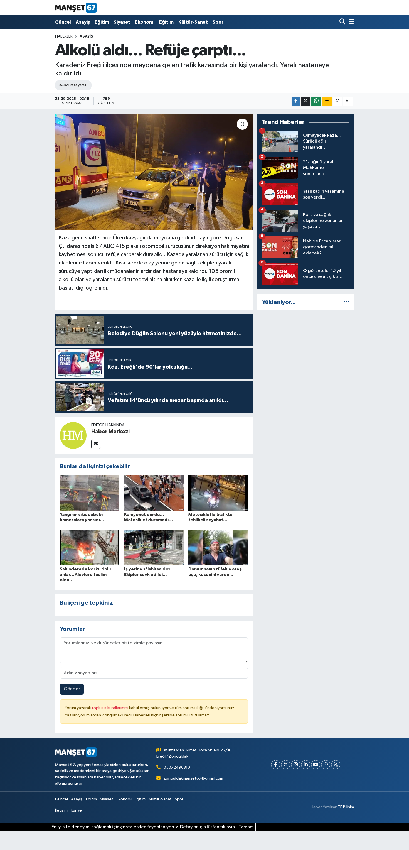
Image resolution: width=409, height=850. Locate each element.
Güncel (63, 22)
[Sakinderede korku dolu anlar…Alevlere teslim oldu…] (89, 547)
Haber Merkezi (110, 431)
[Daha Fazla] (327, 101)
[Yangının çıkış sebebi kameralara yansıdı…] (89, 492)
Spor (218, 22)
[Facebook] (275, 764)
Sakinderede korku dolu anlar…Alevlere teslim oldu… (85, 574)
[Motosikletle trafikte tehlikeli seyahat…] (218, 492)
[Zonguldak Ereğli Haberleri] (76, 7)
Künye (76, 810)
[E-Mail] (95, 444)
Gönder (72, 689)
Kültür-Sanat (193, 22)
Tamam (246, 827)
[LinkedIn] (305, 764)
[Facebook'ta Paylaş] (296, 101)
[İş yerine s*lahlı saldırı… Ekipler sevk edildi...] (154, 547)
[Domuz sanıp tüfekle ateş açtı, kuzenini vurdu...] (218, 547)
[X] (285, 764)
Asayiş (83, 22)
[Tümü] (346, 302)
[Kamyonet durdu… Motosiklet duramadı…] (154, 492)
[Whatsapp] (325, 764)
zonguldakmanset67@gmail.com (193, 778)
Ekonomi (144, 22)
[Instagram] (295, 764)
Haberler (64, 36)
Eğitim (102, 22)
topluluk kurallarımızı (110, 708)
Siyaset (122, 22)
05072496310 (177, 767)
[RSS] (335, 764)
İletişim (61, 810)
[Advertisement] (305, 354)
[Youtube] (315, 764)
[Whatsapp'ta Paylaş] (316, 101)
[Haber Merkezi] (73, 435)
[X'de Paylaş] (305, 101)
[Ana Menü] (350, 22)
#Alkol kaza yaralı (72, 85)
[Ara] (342, 22)
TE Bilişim (346, 807)
